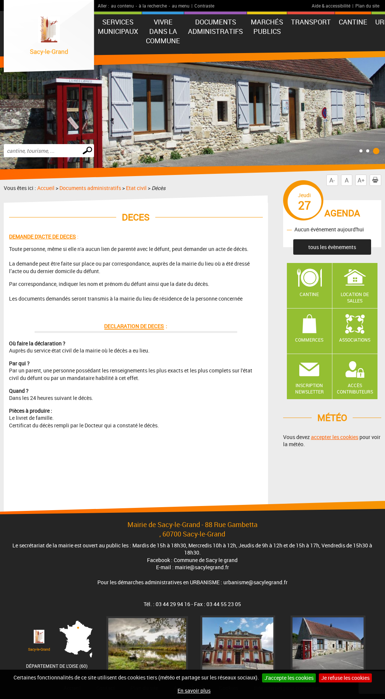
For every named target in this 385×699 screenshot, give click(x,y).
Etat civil (136, 187)
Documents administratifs (215, 26)
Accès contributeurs (355, 388)
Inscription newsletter (309, 388)
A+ (361, 180)
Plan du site (367, 6)
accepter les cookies (334, 437)
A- (332, 180)
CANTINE (353, 21)
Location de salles (355, 297)
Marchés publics (267, 26)
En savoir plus (194, 690)
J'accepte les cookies (289, 677)
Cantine (309, 294)
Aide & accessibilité (331, 6)
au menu (180, 6)
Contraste (204, 6)
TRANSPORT (311, 21)
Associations (354, 340)
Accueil (46, 187)
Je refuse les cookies (345, 677)
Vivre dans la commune (163, 31)
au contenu (122, 6)
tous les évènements (332, 247)
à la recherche (153, 6)
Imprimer (375, 180)
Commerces (309, 340)
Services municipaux (118, 26)
